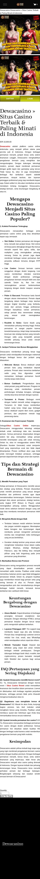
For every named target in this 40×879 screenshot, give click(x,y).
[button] (6, 796)
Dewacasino (5, 10)
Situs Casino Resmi (15, 685)
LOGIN (30, 98)
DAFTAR (10, 98)
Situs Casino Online (19, 425)
